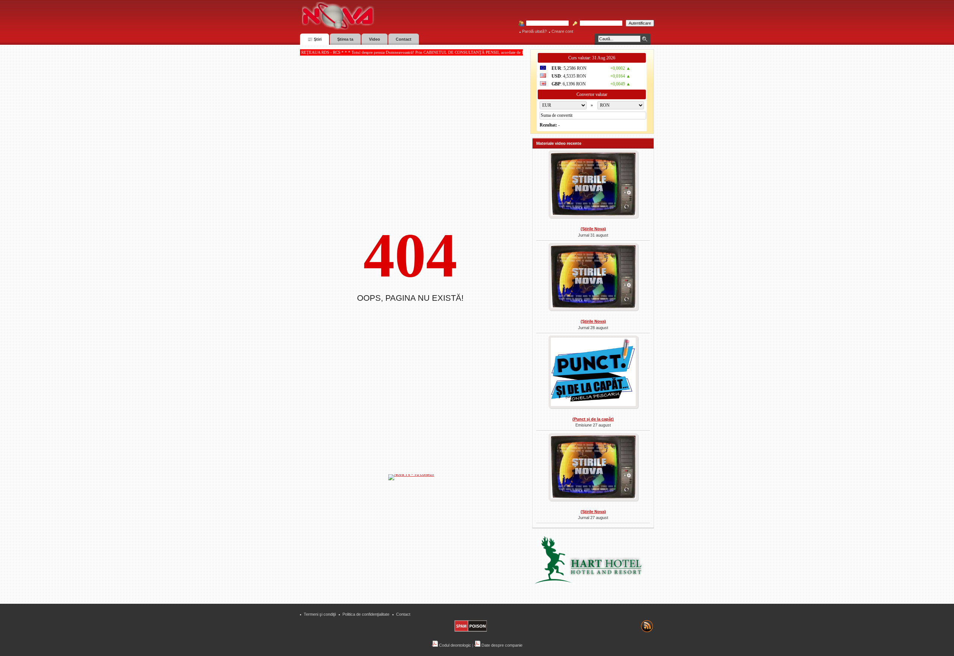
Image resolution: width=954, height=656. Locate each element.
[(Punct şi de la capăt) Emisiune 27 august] (593, 372)
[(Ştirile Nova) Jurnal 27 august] (593, 468)
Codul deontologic (454, 645)
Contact (403, 614)
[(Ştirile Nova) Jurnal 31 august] (593, 185)
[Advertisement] (415, 537)
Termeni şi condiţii (320, 614)
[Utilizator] (545, 23)
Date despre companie (501, 645)
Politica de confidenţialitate (365, 614)
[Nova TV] (402, 16)
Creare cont (562, 31)
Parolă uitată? (534, 31)
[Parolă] (599, 23)
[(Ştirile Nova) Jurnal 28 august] (593, 277)
